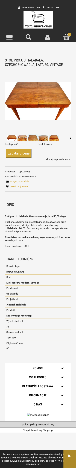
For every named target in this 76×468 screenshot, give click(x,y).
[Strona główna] (38, 20)
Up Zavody (24, 171)
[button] (9, 37)
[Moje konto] (47, 37)
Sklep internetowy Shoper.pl (38, 430)
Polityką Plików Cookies (24, 457)
